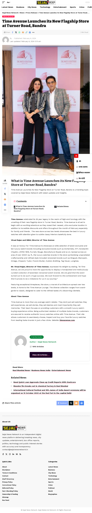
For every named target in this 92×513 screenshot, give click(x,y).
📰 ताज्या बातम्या (82, 167)
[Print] (29, 32)
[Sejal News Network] (46, 2)
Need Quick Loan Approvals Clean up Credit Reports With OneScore (44, 382)
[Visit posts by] (5, 40)
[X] (6, 454)
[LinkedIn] (13, 454)
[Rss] (20, 454)
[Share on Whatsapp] (19, 32)
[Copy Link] (26, 32)
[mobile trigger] (4, 2)
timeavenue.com (67, 320)
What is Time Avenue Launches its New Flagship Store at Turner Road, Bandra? (29, 208)
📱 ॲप (78, 161)
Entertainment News (61, 370)
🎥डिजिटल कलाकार (83, 173)
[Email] (22, 32)
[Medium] (16, 454)
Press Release (8, 16)
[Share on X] (16, 32)
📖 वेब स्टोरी (80, 178)
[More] (33, 32)
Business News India (41, 370)
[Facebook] (3, 454)
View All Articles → (41, 355)
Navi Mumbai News (21, 370)
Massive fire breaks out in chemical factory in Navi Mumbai (40, 386)
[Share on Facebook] (12, 32)
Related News (63, 206)
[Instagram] (10, 454)
